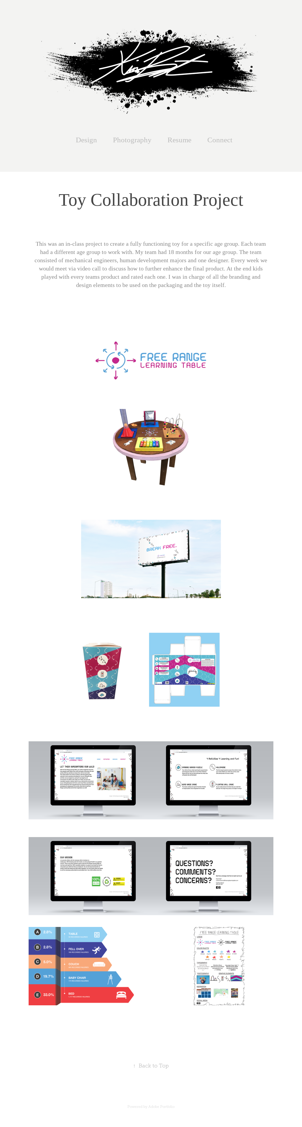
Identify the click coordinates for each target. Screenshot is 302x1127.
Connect (219, 140)
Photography (132, 140)
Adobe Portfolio (161, 1107)
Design (86, 140)
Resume (179, 140)
